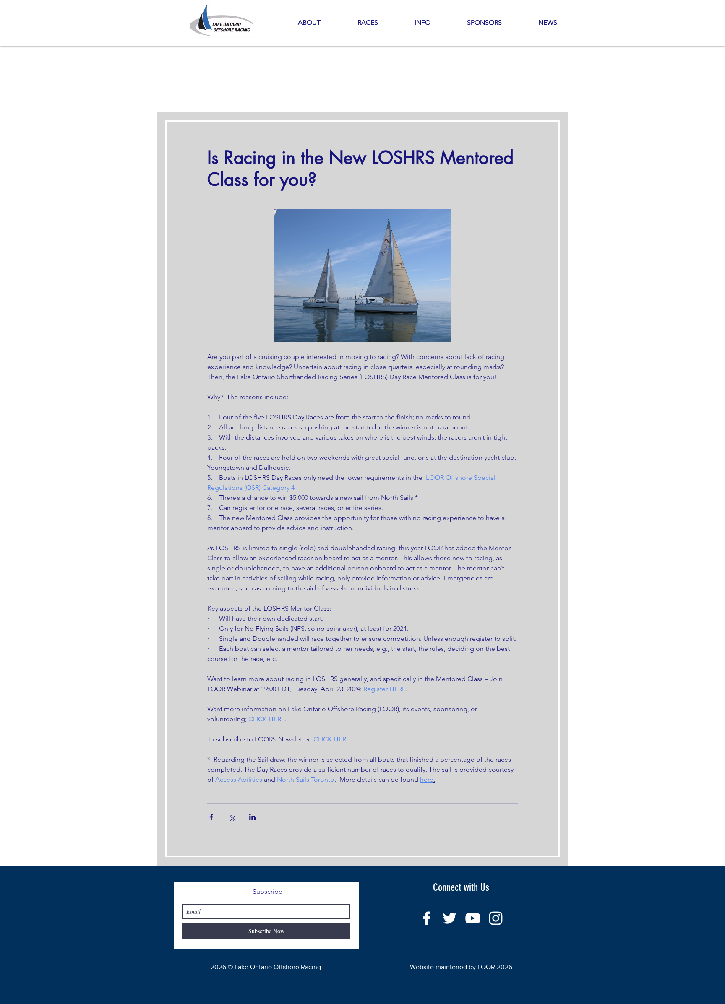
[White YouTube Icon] (473, 918)
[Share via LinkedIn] (252, 817)
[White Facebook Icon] (426, 918)
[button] (422, 22)
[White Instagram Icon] (496, 918)
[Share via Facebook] (211, 817)
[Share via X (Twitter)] (232, 817)
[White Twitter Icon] (450, 918)
